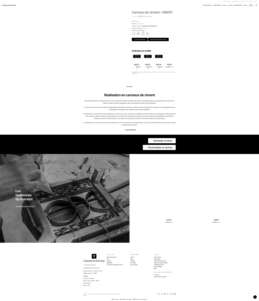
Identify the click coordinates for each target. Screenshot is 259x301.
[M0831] (216, 196)
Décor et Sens (134, 264)
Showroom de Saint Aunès (161, 262)
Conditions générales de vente (115, 264)
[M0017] (170, 58)
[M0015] (148, 58)
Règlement (109, 262)
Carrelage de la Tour (159, 264)
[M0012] (137, 58)
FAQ (108, 259)
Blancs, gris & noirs (148, 72)
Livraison (109, 261)
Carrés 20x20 (171, 72)
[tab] (129, 86)
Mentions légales (108, 294)
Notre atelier (157, 259)
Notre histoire (157, 257)
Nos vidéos (133, 262)
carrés (166, 72)
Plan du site (100, 294)
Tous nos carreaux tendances (25, 206)
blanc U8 (145, 26)
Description (129, 86)
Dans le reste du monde (160, 276)
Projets (132, 257)
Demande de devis (111, 257)
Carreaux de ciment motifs (159, 72)
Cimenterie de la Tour (9, 5)
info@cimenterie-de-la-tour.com (91, 268)
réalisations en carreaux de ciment (96, 122)
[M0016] (159, 58)
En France (156, 274)
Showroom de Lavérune (160, 261)
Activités (132, 261)
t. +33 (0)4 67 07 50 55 (89, 265)
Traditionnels (134, 73)
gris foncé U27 (152, 26)
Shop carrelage (158, 266)
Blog (155, 268)
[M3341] (169, 196)
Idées (131, 259)
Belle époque (140, 72)
